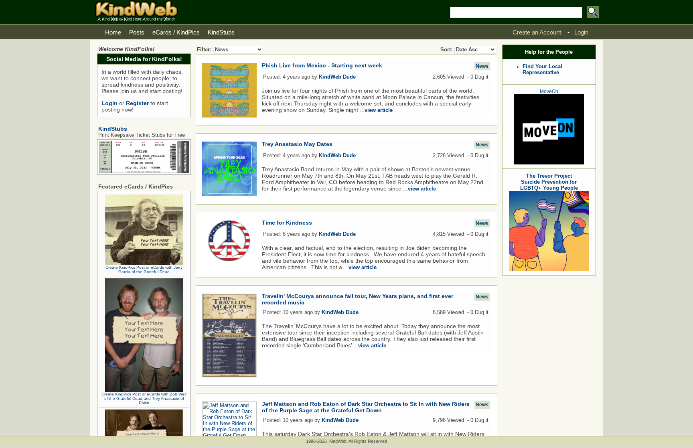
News (482, 66)
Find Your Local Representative (542, 69)
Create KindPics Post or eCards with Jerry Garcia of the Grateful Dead (143, 269)
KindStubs (112, 129)
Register (137, 103)
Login (109, 103)
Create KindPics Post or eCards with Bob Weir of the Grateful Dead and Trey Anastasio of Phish (143, 398)
